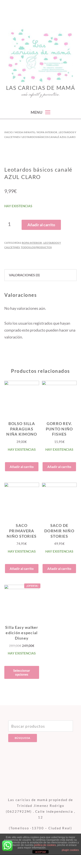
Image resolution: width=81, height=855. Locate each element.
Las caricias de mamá (40, 87)
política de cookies (45, 845)
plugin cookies (70, 850)
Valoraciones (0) (24, 275)
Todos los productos (36, 247)
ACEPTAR (40, 852)
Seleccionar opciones (21, 672)
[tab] (40, 275)
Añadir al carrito (41, 224)
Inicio (8, 132)
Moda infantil (25, 132)
